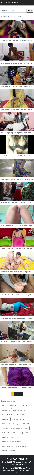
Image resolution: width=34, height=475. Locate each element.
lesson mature (16, 428)
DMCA (5, 468)
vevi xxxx (5, 428)
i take (26, 428)
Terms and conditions (10, 470)
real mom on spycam (9, 433)
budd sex (5, 419)
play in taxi (24, 433)
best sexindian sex (19, 410)
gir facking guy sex (9, 406)
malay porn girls (24, 406)
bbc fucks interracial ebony (12, 442)
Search (29, 11)
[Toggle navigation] (30, 3)
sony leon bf (21, 415)
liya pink (5, 437)
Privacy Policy (25, 468)
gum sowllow (16, 437)
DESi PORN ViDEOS (9, 2)
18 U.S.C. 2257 (14, 468)
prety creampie (7, 446)
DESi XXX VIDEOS (17, 459)
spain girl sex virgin (19, 419)
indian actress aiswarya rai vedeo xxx (15, 424)
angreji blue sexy (22, 446)
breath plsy (6, 410)
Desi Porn (23, 470)
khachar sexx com (8, 451)
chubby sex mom (8, 415)
